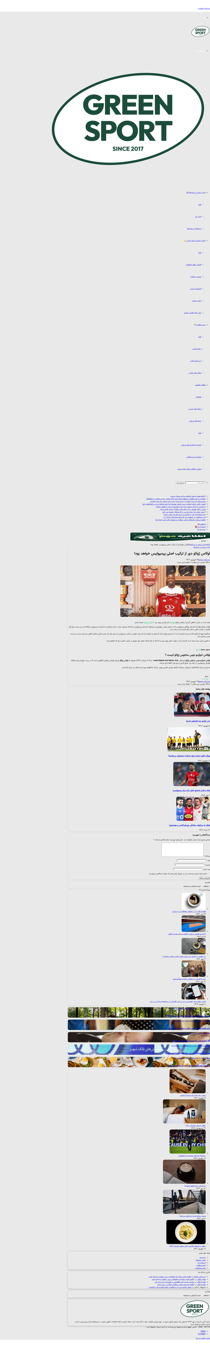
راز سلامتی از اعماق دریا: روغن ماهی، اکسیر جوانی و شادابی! (184, 956)
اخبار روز (198, 216)
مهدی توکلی (201, 1279)
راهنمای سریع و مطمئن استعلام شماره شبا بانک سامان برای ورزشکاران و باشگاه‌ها (176, 499)
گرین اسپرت (148, 622)
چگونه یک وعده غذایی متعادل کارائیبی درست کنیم (175, 1284)
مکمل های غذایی (195, 373)
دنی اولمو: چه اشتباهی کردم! (198, 721)
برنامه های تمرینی (194, 409)
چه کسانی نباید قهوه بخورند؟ (195, 1186)
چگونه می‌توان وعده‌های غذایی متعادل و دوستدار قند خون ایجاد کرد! (180, 520)
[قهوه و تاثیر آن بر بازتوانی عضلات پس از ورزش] (194, 909)
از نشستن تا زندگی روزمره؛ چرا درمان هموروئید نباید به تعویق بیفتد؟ (181, 506)
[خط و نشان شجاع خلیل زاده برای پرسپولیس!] (191, 785)
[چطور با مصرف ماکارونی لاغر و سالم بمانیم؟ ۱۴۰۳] (186, 1243)
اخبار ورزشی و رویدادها (197, 544)
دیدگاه (207, 856)
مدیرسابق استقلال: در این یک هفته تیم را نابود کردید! (187, 1053)
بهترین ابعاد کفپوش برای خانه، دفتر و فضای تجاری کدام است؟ (183, 509)
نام (208, 860)
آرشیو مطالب (201, 1265)
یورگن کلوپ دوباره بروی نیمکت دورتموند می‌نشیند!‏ (189, 755)
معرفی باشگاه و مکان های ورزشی (189, 469)
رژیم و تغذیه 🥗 (200, 325)
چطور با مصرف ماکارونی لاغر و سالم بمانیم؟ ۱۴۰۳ (187, 1246)
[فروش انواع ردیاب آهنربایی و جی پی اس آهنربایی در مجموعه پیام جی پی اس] (194, 999)
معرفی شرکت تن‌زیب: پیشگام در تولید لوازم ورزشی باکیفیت (170, 1287)
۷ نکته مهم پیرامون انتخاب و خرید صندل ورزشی (188, 496)
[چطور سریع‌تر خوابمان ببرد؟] (184, 1123)
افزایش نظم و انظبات (193, 264)
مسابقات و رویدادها (194, 228)
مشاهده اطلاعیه (204, 8)
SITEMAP (202, 1334)
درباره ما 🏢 (201, 529)
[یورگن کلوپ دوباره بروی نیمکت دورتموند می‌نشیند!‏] (188, 751)
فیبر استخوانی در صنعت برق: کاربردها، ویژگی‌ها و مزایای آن (184, 517)
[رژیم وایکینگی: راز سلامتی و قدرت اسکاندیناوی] (194, 976)
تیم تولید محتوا (204, 559)
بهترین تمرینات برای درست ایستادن (193, 1095)
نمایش (197, 649)
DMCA (203, 1331)
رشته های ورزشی (195, 421)
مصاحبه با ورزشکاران (193, 457)
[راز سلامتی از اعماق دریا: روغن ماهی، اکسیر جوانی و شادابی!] (194, 954)
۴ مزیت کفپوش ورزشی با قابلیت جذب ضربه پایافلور (187, 934)
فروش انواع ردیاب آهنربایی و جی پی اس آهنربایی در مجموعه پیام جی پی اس (178, 1001)
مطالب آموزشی (200, 385)
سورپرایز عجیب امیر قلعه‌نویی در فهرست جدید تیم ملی (174, 1282)
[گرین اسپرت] (200, 38)
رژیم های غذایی (195, 361)
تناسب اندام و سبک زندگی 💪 (195, 240)
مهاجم (172, 622)
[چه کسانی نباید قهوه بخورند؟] (184, 1183)
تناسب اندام (196, 301)
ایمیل (207, 865)
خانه (208, 544)
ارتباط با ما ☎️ (200, 527)
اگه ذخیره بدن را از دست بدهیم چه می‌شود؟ (191, 1040)
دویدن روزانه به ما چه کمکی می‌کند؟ (192, 1216)
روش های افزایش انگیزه (192, 313)
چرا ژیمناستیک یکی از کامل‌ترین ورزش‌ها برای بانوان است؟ (184, 514)
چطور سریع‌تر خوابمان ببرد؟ (196, 1125)
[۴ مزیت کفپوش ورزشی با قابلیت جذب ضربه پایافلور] (194, 931)
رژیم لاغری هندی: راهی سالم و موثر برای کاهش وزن (189, 1028)
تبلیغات (206, 886)
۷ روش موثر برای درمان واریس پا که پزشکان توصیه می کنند (184, 512)
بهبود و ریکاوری (195, 276)
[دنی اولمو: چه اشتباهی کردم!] (192, 716)
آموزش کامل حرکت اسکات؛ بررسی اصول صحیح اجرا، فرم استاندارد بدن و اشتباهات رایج (174, 504)
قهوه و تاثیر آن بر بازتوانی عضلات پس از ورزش (189, 911)
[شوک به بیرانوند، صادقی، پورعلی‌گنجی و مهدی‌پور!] (193, 820)
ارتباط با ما (202, 1263)
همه (199, 204)
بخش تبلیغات (201, 1260)
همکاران (198, 397)
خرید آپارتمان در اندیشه (192, 886)
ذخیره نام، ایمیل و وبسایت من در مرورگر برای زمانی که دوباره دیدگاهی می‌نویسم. (178, 873)
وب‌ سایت (206, 869)
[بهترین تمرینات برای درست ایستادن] (188, 1092)
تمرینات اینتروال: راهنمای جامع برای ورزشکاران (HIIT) (188, 1016)
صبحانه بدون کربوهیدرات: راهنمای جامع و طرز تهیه (189, 1065)
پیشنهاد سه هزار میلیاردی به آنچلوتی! (192, 1155)
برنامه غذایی (196, 349)
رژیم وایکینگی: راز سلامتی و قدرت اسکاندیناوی (189, 979)
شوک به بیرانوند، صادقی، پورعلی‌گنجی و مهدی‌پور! (189, 825)
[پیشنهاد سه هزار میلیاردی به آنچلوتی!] (188, 1153)
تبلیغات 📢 (201, 524)
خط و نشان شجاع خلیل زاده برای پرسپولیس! (191, 790)
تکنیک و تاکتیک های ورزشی (191, 445)
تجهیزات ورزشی (195, 288)
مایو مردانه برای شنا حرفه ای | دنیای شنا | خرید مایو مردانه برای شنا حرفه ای (178, 501)
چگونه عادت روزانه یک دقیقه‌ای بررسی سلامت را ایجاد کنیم (170, 1277)
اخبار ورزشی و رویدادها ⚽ (196, 192)
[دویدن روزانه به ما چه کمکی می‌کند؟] (184, 1213)
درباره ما (203, 1257)
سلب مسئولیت (200, 1268)
